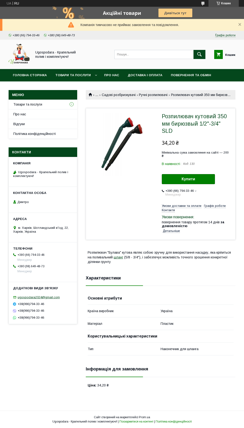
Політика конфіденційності (34, 134)
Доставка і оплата (145, 75)
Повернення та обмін (191, 75)
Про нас (111, 75)
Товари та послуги (73, 75)
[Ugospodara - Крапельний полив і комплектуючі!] (19, 63)
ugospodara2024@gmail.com (39, 297)
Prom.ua (144, 417)
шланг (118, 257)
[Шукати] (199, 54)
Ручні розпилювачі (153, 95)
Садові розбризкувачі (119, 95)
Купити (188, 179)
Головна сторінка (30, 75)
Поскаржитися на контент (136, 421)
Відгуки (19, 124)
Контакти (22, 87)
